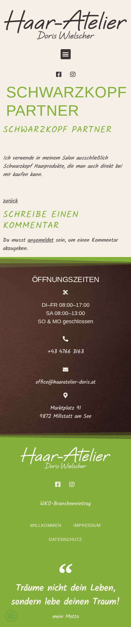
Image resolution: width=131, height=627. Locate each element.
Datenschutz (65, 539)
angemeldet (41, 240)
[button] (66, 54)
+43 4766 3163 (66, 351)
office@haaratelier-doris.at (66, 382)
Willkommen (45, 525)
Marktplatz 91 (65, 408)
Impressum (87, 525)
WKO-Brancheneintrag (65, 503)
